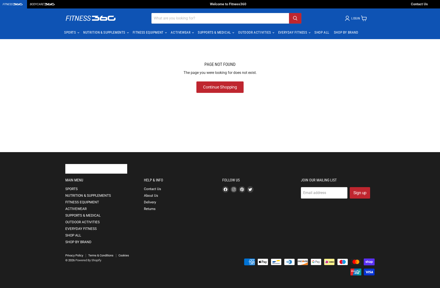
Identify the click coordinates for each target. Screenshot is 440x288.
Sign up (360, 192)
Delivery (150, 202)
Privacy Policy (74, 255)
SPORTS (70, 32)
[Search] (295, 18)
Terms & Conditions (100, 255)
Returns (150, 209)
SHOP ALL (321, 32)
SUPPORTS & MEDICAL (215, 32)
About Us (151, 196)
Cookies (123, 255)
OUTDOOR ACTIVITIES (255, 32)
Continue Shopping (220, 87)
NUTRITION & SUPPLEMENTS (104, 32)
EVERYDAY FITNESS (293, 32)
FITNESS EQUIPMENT (149, 32)
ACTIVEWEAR (181, 32)
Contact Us (419, 4)
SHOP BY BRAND (346, 32)
